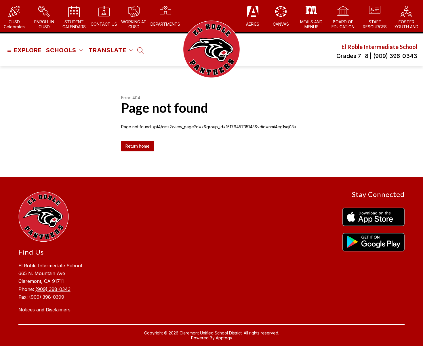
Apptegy (224, 337)
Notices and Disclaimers (44, 310)
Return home (137, 146)
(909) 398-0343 (52, 289)
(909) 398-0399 (46, 297)
